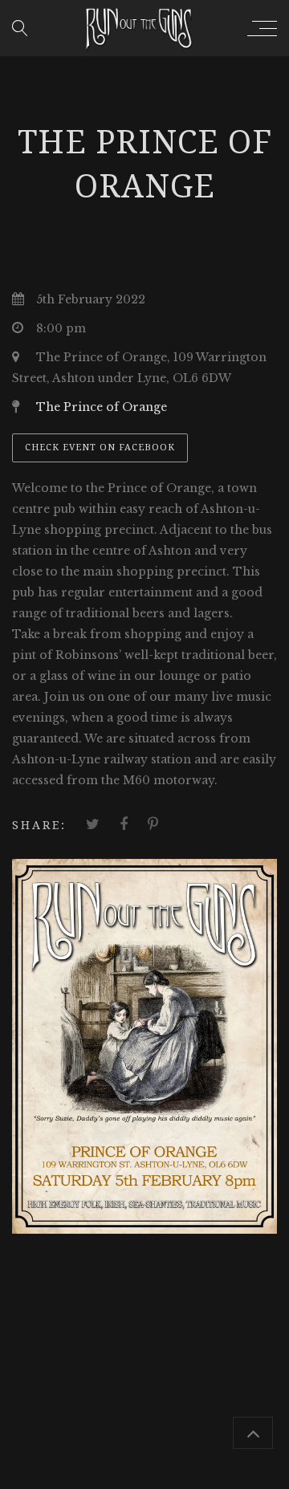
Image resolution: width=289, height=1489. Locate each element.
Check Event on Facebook (100, 447)
